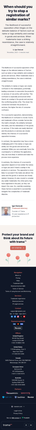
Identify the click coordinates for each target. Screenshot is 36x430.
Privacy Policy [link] (18, 413)
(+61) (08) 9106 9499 (18, 385)
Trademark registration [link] (18, 298)
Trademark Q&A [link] (18, 283)
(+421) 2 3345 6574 (18, 373)
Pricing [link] (18, 278)
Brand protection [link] (18, 301)
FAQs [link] (18, 280)
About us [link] (18, 275)
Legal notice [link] (18, 411)
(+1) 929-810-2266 (18, 354)
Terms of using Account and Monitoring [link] (18, 291)
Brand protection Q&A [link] (18, 286)
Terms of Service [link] (18, 288)
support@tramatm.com (18, 311)
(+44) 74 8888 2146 (18, 343)
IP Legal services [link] (18, 304)
